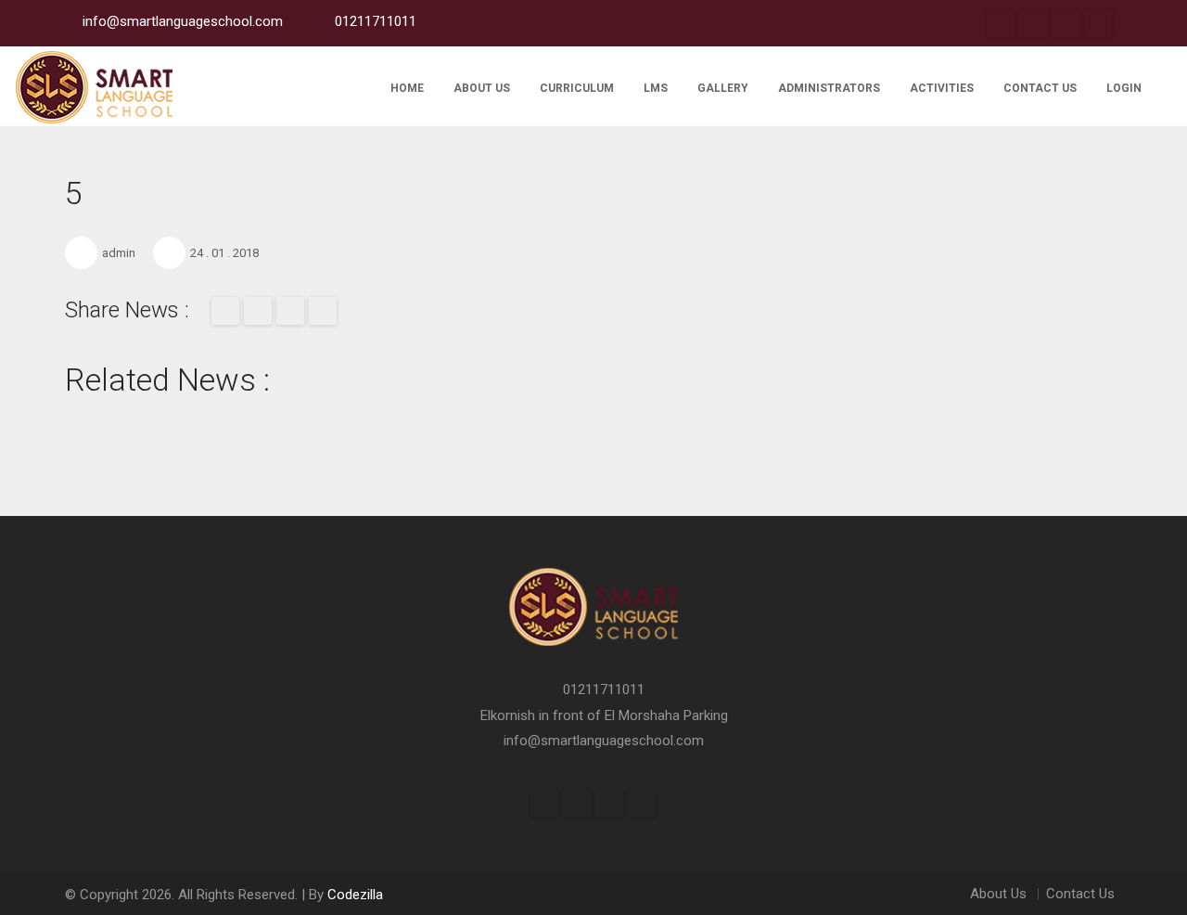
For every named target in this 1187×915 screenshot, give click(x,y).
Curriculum (577, 88)
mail (290, 311)
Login (1124, 88)
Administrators (829, 88)
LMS (656, 88)
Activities (942, 88)
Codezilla (355, 894)
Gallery (722, 88)
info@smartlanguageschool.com (604, 740)
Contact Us (1040, 88)
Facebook (1001, 23)
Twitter (1033, 23)
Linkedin (1098, 23)
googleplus (1065, 23)
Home (407, 88)
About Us (481, 88)
